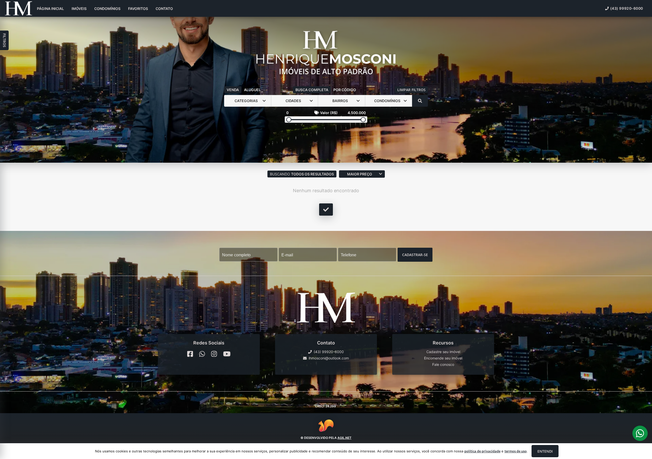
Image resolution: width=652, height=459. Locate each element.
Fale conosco (443, 364)
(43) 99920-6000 (626, 8)
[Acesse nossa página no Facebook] (190, 354)
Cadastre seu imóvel (443, 352)
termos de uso (516, 451)
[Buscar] (420, 101)
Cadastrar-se (415, 254)
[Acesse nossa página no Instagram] (214, 354)
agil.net (344, 437)
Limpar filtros (411, 89)
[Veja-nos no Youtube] (226, 354)
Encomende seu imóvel (443, 358)
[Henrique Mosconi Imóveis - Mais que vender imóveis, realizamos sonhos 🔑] (326, 53)
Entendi (545, 451)
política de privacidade (482, 451)
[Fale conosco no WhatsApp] (202, 354)
